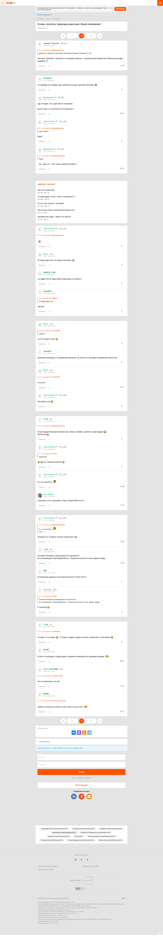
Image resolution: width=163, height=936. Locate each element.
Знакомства (56, 19)
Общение (40, 19)
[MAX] (79, 733)
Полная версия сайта (47, 866)
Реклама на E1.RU (90, 866)
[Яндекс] (81, 796)
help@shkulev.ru (53, 921)
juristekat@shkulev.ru (105, 919)
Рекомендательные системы (48, 923)
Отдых (48, 19)
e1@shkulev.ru (64, 917)
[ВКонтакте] (74, 733)
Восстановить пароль (81, 778)
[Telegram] (89, 733)
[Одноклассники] (84, 733)
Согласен (120, 9)
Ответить (42, 66)
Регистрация (81, 785)
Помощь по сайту (45, 870)
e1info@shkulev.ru (91, 919)
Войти (81, 772)
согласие (110, 8)
